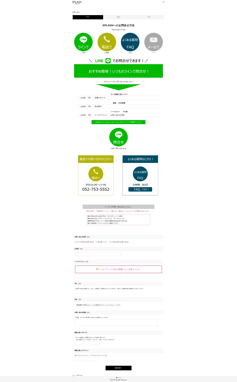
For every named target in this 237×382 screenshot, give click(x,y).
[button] (163, 2)
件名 (76, 299)
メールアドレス (79, 261)
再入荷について (102, 242)
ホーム (119, 377)
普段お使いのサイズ (81, 332)
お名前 (77, 248)
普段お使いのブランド (82, 350)
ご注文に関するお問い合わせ (119, 242)
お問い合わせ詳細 (80, 312)
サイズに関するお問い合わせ (85, 242)
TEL (76, 283)
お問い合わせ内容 (80, 237)
